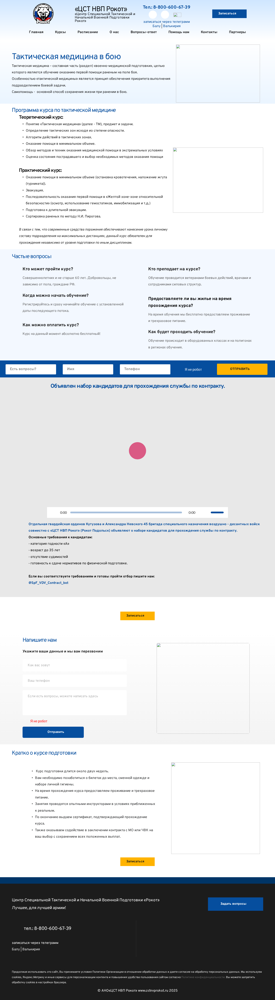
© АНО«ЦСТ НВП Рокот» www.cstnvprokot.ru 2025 (138, 991)
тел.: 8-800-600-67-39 (47, 929)
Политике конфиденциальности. (203, 977)
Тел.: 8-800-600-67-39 (166, 7)
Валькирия (172, 26)
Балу (156, 26)
